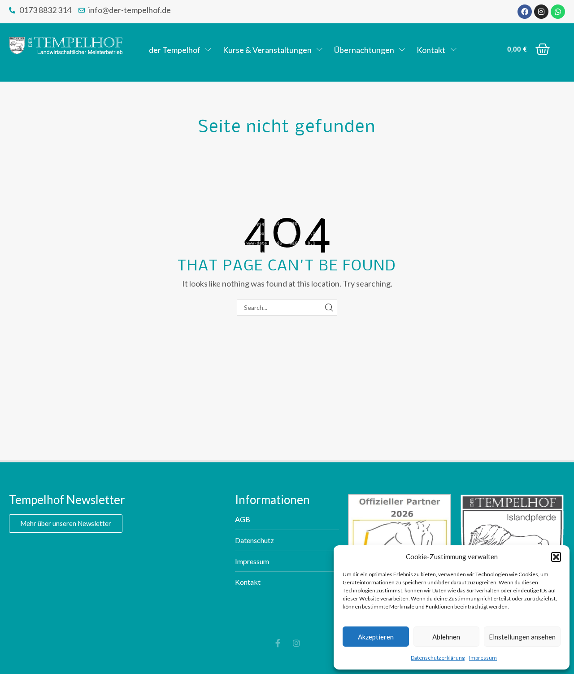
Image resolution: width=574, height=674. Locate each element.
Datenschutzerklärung (438, 657)
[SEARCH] (329, 307)
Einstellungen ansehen (522, 637)
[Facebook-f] (278, 643)
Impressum (483, 657)
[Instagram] (541, 11)
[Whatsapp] (558, 11)
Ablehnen (446, 637)
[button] (556, 556)
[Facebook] (524, 11)
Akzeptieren (376, 637)
